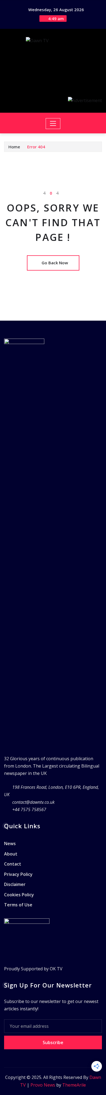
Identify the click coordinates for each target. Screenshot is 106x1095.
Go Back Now (55, 262)
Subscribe (53, 1042)
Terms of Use (18, 905)
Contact (12, 864)
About (10, 854)
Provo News (42, 1085)
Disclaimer (15, 884)
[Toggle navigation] (53, 123)
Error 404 (36, 146)
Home (14, 146)
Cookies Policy (19, 895)
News (10, 843)
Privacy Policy (18, 874)
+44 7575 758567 (29, 809)
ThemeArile (74, 1085)
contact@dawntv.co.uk (33, 802)
